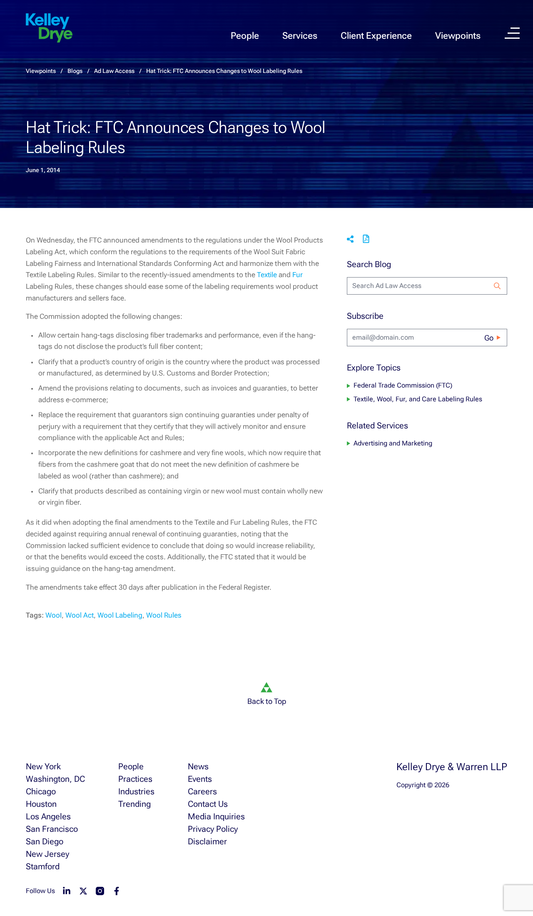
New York (43, 766)
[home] (49, 28)
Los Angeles (48, 816)
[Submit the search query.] (497, 286)
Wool (53, 615)
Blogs (74, 71)
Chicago (41, 791)
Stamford (43, 866)
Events (200, 779)
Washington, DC (55, 779)
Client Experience (376, 35)
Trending (134, 804)
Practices (135, 779)
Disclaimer (207, 841)
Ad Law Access (114, 71)
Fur (297, 274)
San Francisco (52, 829)
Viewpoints (458, 35)
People (245, 35)
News (198, 766)
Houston (41, 804)
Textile (267, 274)
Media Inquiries (216, 816)
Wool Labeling (119, 615)
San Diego (44, 841)
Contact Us (208, 804)
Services (299, 35)
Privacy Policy (213, 829)
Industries (136, 791)
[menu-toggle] (512, 33)
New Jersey (47, 854)
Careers (202, 791)
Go (488, 337)
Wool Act (79, 615)
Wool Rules (164, 615)
